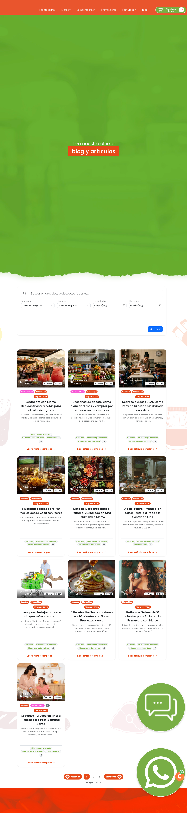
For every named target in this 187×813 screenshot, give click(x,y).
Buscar (157, 329)
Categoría (26, 301)
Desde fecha (99, 301)
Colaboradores (85, 9)
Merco (65, 9)
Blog (145, 9)
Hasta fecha (135, 301)
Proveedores (108, 9)
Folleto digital (47, 9)
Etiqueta (61, 301)
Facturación (129, 9)
